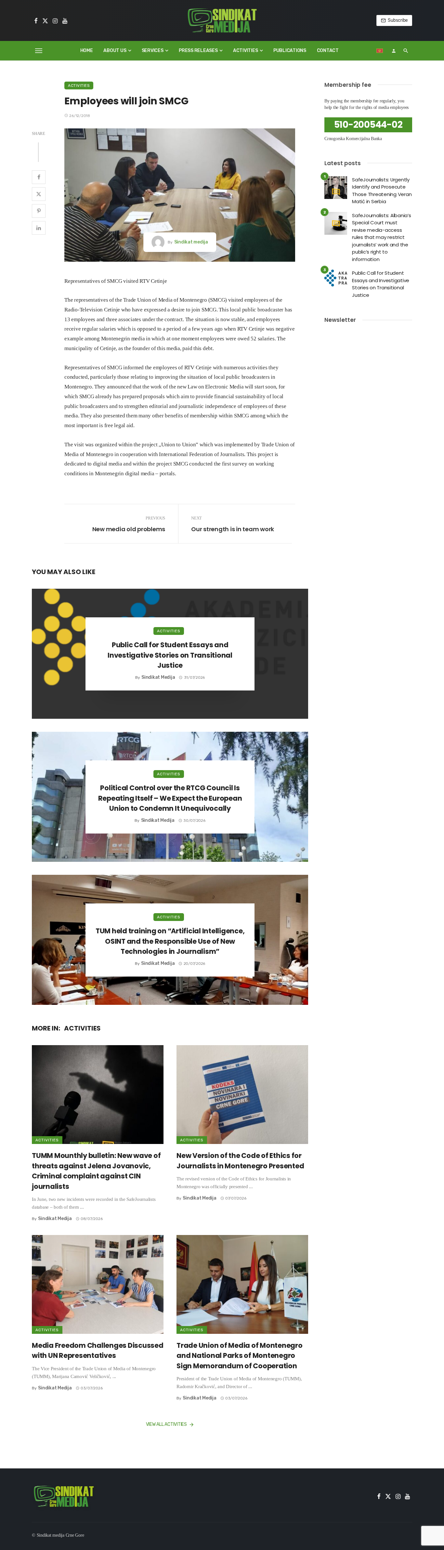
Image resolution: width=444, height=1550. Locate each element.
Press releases (198, 50)
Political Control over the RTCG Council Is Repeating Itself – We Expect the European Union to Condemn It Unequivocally (170, 798)
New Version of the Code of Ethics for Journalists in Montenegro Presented (240, 1161)
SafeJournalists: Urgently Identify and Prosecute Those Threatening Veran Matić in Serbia (381, 190)
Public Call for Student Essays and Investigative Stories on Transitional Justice (170, 655)
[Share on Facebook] (39, 177)
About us (114, 50)
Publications (289, 50)
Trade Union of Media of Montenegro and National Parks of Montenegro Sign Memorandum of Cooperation (239, 1356)
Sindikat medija (191, 242)
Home (86, 50)
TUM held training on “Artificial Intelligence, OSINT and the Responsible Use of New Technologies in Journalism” (170, 941)
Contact (328, 50)
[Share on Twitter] (39, 194)
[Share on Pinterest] (39, 211)
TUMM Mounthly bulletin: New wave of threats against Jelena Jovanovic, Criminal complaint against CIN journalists (96, 1171)
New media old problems (128, 529)
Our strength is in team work (232, 529)
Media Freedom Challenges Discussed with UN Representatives (97, 1350)
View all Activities (166, 1424)
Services (152, 50)
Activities (245, 50)
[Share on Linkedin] (39, 228)
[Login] (393, 50)
